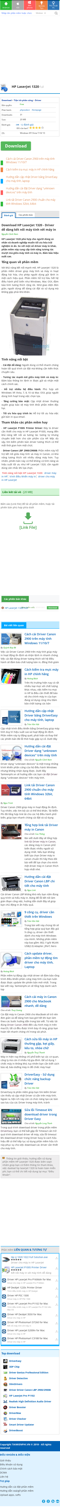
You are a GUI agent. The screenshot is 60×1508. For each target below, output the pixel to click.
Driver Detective (18, 1378)
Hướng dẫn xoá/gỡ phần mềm (17, 1490)
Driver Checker (17, 1418)
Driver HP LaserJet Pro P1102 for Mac (27, 1303)
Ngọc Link (31, 890)
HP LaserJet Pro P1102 (22, 1395)
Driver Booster (17, 1407)
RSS (52, 1501)
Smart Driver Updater (21, 1424)
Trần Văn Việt (33, 724)
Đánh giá (8, 215)
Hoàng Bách (32, 678)
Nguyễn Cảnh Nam (10, 234)
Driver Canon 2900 (17, 1024)
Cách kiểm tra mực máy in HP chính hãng (30, 169)
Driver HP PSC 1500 (18, 1295)
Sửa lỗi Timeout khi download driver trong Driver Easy (40, 1114)
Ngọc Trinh (8, 803)
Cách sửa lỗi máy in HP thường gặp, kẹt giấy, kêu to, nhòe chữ (40, 1043)
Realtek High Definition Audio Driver (30, 1401)
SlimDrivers (15, 1384)
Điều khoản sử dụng (11, 1464)
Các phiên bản (26, 214)
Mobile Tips (42, 7)
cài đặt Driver (50, 774)
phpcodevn (25, 109)
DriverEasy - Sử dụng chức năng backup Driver (39, 1078)
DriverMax (15, 1413)
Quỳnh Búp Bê (9, 647)
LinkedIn (57, 1501)
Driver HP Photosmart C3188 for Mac (27, 1338)
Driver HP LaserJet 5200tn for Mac (26, 1330)
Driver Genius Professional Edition (28, 1372)
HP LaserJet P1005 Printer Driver (29, 1267)
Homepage (36, 109)
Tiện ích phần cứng (23, 100)
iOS (17, 7)
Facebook (43, 1501)
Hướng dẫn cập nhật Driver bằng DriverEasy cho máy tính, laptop (41, 715)
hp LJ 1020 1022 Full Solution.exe (29, 1257)
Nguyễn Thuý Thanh (36, 1052)
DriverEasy (6, 1130)
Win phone (29, 6)
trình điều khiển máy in (23, 476)
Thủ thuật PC (53, 6)
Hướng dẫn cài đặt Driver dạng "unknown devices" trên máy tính (40, 750)
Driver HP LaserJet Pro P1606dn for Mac (29, 1279)
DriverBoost (16, 1430)
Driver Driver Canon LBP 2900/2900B (30, 1389)
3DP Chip (14, 1366)
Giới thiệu (5, 1460)
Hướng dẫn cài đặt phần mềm (17, 1486)
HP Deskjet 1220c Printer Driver (24, 1287)
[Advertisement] (30, 52)
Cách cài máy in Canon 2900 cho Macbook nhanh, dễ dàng (40, 1001)
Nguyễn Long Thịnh (43, 1123)
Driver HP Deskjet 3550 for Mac (24, 1314)
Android (6, 7)
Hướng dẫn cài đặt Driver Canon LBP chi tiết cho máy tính (39, 881)
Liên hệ (4, 1476)
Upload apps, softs (10, 1494)
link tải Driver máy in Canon (40, 841)
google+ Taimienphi (48, 1501)
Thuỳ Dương (16, 1010)
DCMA (3, 1472)
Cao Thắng (40, 834)
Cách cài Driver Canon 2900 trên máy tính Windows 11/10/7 (30, 160)
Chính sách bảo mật (11, 1468)
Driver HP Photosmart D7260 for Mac (27, 1322)
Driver (38, 100)
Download (7, 100)
